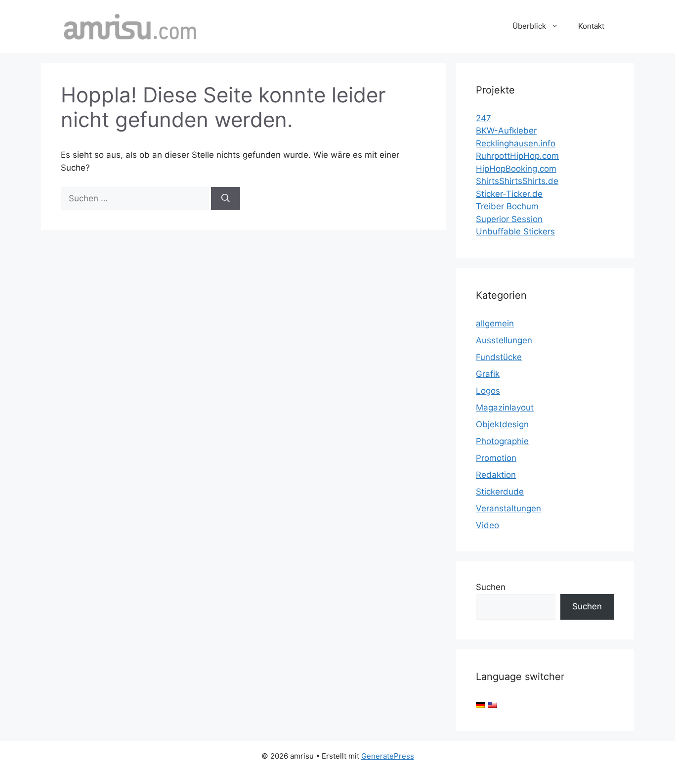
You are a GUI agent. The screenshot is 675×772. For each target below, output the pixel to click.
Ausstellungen (504, 340)
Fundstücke (499, 357)
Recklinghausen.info (515, 143)
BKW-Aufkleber (506, 131)
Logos (488, 391)
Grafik (488, 374)
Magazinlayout (505, 407)
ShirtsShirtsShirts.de (517, 181)
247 (483, 118)
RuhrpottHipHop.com (517, 156)
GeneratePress (387, 756)
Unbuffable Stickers (515, 231)
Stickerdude (500, 492)
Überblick (529, 26)
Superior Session (509, 219)
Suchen (491, 587)
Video (487, 525)
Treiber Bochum (507, 206)
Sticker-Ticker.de (509, 194)
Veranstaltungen (508, 508)
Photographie (502, 441)
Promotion (496, 458)
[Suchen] (225, 199)
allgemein (495, 323)
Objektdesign (502, 424)
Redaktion (496, 475)
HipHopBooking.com (516, 169)
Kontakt (591, 26)
